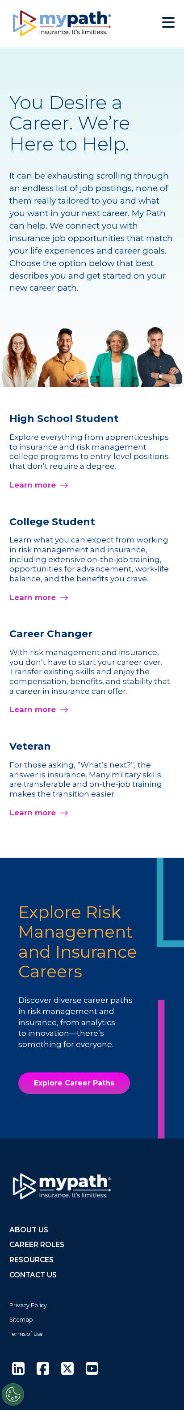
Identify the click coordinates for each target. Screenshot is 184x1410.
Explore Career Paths (74, 1083)
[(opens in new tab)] (18, 1369)
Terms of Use (26, 1334)
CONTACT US (33, 1275)
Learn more (32, 484)
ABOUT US (28, 1230)
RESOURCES (31, 1260)
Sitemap (21, 1319)
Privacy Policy (28, 1305)
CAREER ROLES (36, 1244)
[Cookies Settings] (13, 1394)
